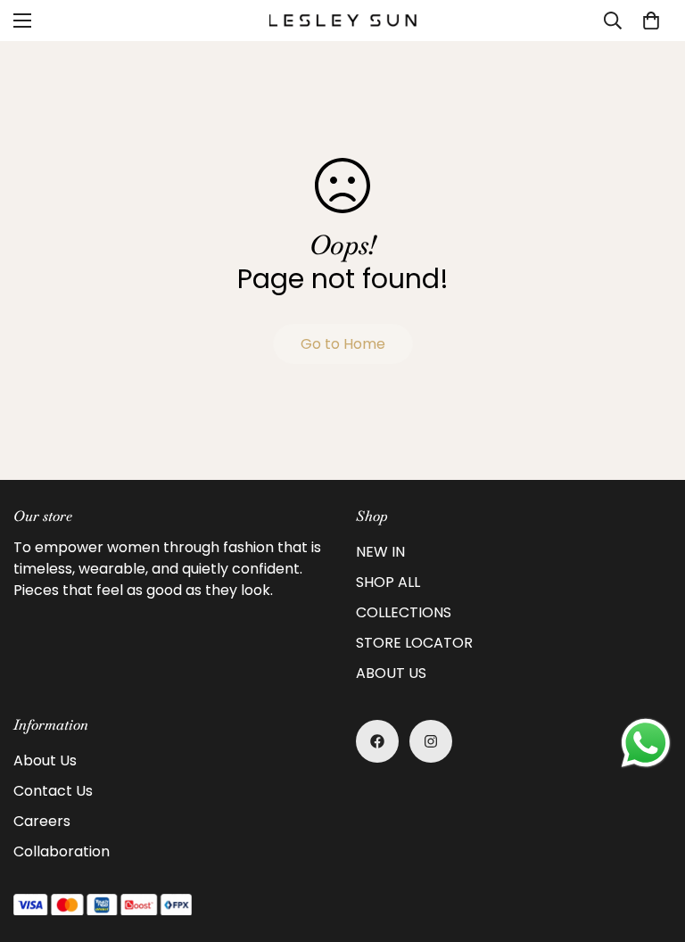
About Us (45, 760)
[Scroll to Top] (650, 844)
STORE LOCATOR (414, 642)
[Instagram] (430, 741)
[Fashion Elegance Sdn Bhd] (343, 20)
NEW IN (380, 551)
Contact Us (53, 791)
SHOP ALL (388, 582)
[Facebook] (377, 741)
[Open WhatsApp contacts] (645, 743)
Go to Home (343, 344)
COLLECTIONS (403, 612)
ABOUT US (391, 673)
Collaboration (61, 851)
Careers (41, 821)
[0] (651, 20)
